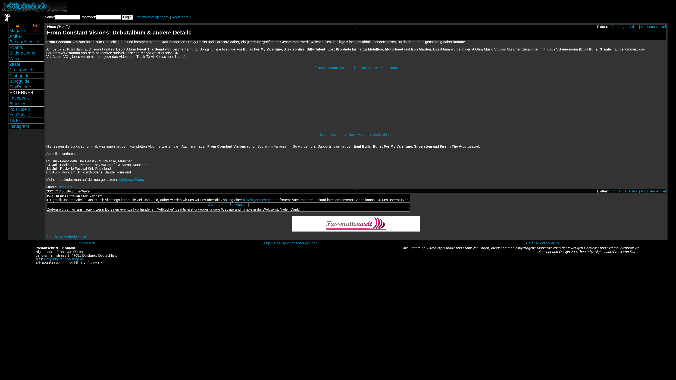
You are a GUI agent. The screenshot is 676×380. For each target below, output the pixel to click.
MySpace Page (131, 180)
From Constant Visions (338, 135)
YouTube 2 (19, 114)
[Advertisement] (633, 7)
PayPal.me (20, 86)
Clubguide (19, 75)
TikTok (15, 120)
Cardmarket (217, 205)
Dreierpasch (21, 69)
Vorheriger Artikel (624, 27)
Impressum (86, 243)
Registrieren (181, 17)
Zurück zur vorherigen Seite (68, 237)
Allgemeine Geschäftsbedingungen (290, 243)
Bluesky (17, 103)
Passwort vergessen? (152, 17)
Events (16, 47)
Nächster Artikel (653, 27)
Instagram (19, 126)
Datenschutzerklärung (543, 243)
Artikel (15, 36)
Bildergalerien (23, 52)
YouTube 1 (19, 109)
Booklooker (238, 205)
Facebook (19, 98)
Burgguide (19, 81)
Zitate (14, 64)
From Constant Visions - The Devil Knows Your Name (356, 68)
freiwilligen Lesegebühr (261, 200)
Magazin (17, 30)
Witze (15, 58)
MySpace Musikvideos (375, 135)
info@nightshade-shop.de (64, 259)
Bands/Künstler (24, 41)
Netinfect (65, 187)
